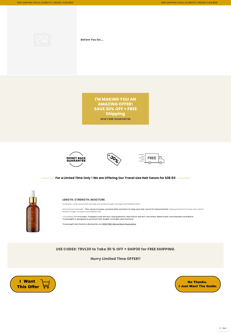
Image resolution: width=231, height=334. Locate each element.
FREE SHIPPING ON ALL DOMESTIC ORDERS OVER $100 (36, 2)
